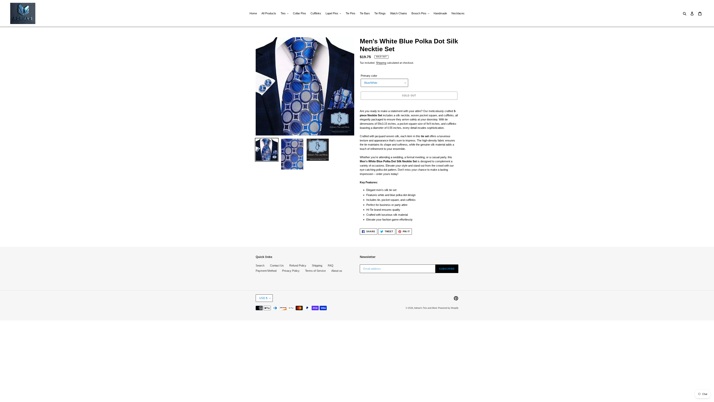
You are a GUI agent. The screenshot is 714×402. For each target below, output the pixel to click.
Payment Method (266, 270)
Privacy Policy (291, 270)
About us (336, 270)
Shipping (381, 62)
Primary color (369, 75)
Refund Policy (297, 265)
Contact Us (277, 265)
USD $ (263, 298)
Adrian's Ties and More (425, 308)
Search (260, 265)
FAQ (330, 265)
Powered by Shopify (448, 308)
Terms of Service (315, 270)
